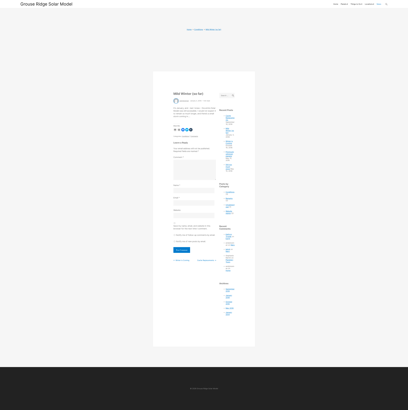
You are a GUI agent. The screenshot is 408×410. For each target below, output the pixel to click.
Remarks (229, 198)
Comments (194, 136)
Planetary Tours (229, 261)
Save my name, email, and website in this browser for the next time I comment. (191, 227)
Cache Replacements (206, 260)
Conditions (185, 136)
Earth (228, 239)
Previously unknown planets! (230, 154)
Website (177, 210)
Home (228, 270)
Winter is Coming (181, 260)
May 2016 (230, 308)
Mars (233, 245)
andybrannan (184, 101)
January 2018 (229, 296)
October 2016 (229, 303)
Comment (178, 157)
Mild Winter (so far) (188, 94)
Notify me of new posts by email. (191, 241)
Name (176, 185)
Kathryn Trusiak (229, 235)
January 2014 (229, 313)
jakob (228, 249)
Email (176, 198)
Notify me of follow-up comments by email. (195, 235)
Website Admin (229, 212)
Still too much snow (229, 167)
